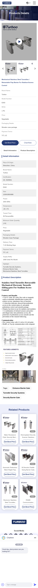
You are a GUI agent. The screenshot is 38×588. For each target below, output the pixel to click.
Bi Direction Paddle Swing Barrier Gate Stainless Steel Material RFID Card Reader (28, 469)
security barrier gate (11, 397)
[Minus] (35, 537)
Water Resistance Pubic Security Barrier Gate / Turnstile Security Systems (10, 436)
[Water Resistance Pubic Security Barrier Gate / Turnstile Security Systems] (10, 423)
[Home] (19, 524)
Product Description (28, 150)
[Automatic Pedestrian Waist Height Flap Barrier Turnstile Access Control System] (10, 456)
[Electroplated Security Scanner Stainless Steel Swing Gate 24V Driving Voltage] (28, 423)
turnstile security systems (14, 393)
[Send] (35, 584)
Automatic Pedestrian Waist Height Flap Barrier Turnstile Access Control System (10, 469)
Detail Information (10, 150)
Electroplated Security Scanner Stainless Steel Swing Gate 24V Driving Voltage (28, 436)
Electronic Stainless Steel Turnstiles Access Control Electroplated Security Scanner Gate (10, 501)
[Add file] (2, 584)
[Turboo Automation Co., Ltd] (7, 3)
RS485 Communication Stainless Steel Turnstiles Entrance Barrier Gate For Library (28, 501)
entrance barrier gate (21, 388)
